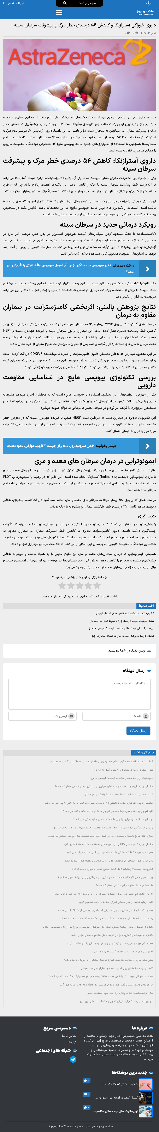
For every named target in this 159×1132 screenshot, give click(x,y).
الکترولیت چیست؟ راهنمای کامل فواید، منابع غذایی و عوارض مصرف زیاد (112, 869)
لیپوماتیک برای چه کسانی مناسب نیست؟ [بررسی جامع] (121, 628)
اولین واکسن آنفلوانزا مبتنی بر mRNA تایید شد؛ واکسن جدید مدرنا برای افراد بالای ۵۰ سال (103, 828)
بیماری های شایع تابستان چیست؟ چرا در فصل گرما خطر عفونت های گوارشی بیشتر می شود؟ (100, 836)
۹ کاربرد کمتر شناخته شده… (120, 1084)
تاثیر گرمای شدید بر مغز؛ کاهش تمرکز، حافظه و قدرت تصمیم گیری (116, 902)
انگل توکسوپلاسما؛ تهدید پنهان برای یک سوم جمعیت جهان (120, 993)
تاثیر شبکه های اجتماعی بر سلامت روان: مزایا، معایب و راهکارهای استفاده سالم (109, 861)
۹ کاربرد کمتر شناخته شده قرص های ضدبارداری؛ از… (124, 613)
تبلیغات (20, 3)
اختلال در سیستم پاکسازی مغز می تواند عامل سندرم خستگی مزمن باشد (112, 935)
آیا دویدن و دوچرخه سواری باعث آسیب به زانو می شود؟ (121, 952)
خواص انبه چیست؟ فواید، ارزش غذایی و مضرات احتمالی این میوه (116, 1001)
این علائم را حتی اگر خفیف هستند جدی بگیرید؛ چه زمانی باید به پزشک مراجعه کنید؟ (105, 877)
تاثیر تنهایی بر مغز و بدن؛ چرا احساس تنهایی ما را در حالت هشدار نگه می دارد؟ (108, 811)
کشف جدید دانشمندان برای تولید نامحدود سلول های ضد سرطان (117, 968)
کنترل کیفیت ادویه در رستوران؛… (116, 1098)
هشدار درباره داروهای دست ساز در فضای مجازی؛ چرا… (122, 636)
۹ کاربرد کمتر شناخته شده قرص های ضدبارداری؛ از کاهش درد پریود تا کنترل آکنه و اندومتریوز (101, 762)
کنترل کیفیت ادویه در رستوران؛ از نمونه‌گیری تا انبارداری (122, 621)
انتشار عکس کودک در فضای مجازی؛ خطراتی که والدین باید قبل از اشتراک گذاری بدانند (105, 910)
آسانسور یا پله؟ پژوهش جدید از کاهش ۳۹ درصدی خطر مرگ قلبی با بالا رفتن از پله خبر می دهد (99, 803)
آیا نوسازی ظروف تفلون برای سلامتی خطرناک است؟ (124, 886)
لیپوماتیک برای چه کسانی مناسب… (115, 1111)
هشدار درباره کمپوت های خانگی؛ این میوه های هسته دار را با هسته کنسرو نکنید (108, 844)
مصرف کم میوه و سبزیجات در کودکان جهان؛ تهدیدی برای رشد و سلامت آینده (110, 943)
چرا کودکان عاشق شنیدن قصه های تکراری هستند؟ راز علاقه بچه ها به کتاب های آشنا (106, 985)
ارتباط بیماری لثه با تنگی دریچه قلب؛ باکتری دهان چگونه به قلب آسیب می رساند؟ (107, 919)
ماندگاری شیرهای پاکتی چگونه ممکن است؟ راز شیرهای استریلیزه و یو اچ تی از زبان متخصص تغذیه (97, 927)
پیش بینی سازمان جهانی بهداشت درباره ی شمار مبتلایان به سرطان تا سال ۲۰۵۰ (108, 960)
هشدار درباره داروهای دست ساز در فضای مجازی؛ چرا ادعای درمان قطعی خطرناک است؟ (104, 786)
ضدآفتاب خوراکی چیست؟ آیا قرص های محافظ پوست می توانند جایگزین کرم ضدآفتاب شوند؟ (100, 977)
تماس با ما (8, 3)
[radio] (97, 587)
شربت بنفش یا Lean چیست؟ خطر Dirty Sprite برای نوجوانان (118, 795)
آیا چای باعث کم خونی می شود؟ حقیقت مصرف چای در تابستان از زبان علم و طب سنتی (103, 894)
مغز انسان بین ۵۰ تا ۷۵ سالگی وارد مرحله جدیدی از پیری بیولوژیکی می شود (109, 853)
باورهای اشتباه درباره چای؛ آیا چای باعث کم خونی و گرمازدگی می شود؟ (113, 819)
